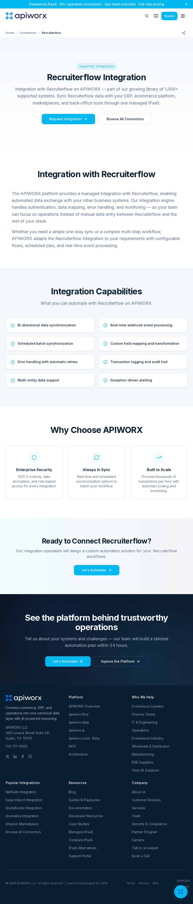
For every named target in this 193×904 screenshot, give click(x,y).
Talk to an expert (145, 848)
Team (136, 816)
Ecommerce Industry (147, 738)
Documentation (80, 808)
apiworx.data (79, 722)
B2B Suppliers (142, 762)
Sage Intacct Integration (24, 800)
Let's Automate (93, 570)
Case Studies (79, 824)
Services (138, 808)
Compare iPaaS (81, 840)
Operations (140, 730)
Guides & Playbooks (84, 800)
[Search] (146, 16)
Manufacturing (143, 754)
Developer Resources (86, 816)
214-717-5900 (16, 746)
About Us (139, 792)
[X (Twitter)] (7, 756)
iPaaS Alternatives (82, 848)
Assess (169, 16)
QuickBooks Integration (24, 808)
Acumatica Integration (22, 816)
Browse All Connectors (125, 119)
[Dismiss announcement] (186, 4)
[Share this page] (183, 33)
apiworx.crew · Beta (84, 738)
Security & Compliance (149, 824)
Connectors (28, 33)
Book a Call (140, 856)
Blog (72, 792)
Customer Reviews (146, 800)
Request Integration (65, 119)
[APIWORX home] (26, 16)
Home (10, 33)
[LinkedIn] (15, 756)
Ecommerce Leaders (148, 706)
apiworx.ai (76, 730)
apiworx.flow (78, 714)
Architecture (78, 754)
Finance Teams (143, 714)
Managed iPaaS (81, 832)
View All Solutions (145, 770)
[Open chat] (180, 891)
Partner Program (144, 832)
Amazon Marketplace (22, 824)
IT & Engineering (144, 722)
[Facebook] (22, 756)
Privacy (144, 883)
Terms (130, 883)
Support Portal (80, 856)
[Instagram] (30, 756)
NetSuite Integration (21, 792)
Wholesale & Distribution (150, 746)
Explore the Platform (117, 661)
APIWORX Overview (84, 706)
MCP (72, 746)
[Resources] (156, 16)
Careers (138, 840)
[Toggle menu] (182, 16)
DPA (155, 883)
